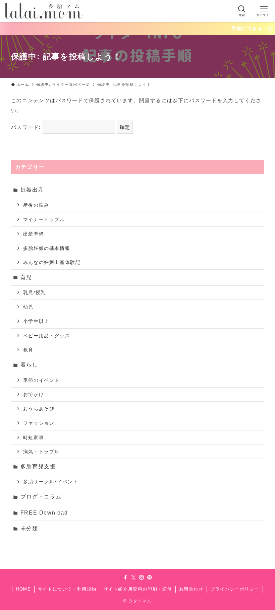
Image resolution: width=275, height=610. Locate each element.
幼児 (28, 307)
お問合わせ (191, 589)
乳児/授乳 (34, 292)
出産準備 (33, 233)
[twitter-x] (133, 577)
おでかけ (33, 394)
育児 (26, 277)
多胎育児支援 (38, 466)
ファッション (39, 423)
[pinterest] (150, 577)
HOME (23, 589)
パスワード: (27, 127)
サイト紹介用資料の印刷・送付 (138, 589)
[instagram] (142, 577)
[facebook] (125, 577)
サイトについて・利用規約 (67, 589)
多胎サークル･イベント (50, 481)
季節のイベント (41, 380)
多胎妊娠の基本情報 (46, 248)
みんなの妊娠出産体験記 (52, 262)
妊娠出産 (32, 190)
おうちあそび (39, 408)
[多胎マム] (44, 11)
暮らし (29, 364)
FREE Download (44, 513)
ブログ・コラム (41, 496)
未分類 (29, 528)
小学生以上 (36, 321)
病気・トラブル (41, 451)
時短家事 (33, 437)
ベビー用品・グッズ (46, 335)
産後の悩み (36, 205)
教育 (28, 349)
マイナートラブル (44, 219)
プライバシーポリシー (234, 589)
